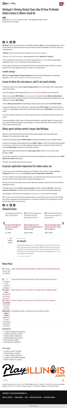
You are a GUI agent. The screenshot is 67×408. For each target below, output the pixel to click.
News (4, 17)
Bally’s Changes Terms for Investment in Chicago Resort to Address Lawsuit (56, 227)
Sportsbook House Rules (13, 338)
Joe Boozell (12, 19)
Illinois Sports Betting (13, 355)
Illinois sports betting (34, 92)
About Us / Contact (7, 397)
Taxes (26, 397)
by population (50, 151)
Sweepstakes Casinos (12, 353)
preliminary (19, 145)
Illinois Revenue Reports (13, 334)
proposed (20, 173)
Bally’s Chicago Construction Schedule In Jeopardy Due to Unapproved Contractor (14, 227)
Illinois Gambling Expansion (14, 332)
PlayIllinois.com (13, 386)
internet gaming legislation (39, 53)
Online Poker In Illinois (13, 360)
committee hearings (15, 56)
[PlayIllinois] (31, 3)
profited (27, 45)
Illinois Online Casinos (12, 351)
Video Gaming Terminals (13, 336)
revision (15, 62)
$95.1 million (34, 45)
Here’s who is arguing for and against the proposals (25, 77)
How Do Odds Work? (11, 340)
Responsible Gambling (12, 342)
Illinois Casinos (18, 397)
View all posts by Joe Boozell (24, 256)
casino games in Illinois (38, 193)
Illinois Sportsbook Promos (14, 357)
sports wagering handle (33, 96)
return (42, 60)
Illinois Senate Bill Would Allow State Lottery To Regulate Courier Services (35, 227)
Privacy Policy (33, 406)
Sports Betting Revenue (36, 397)
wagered (54, 139)
